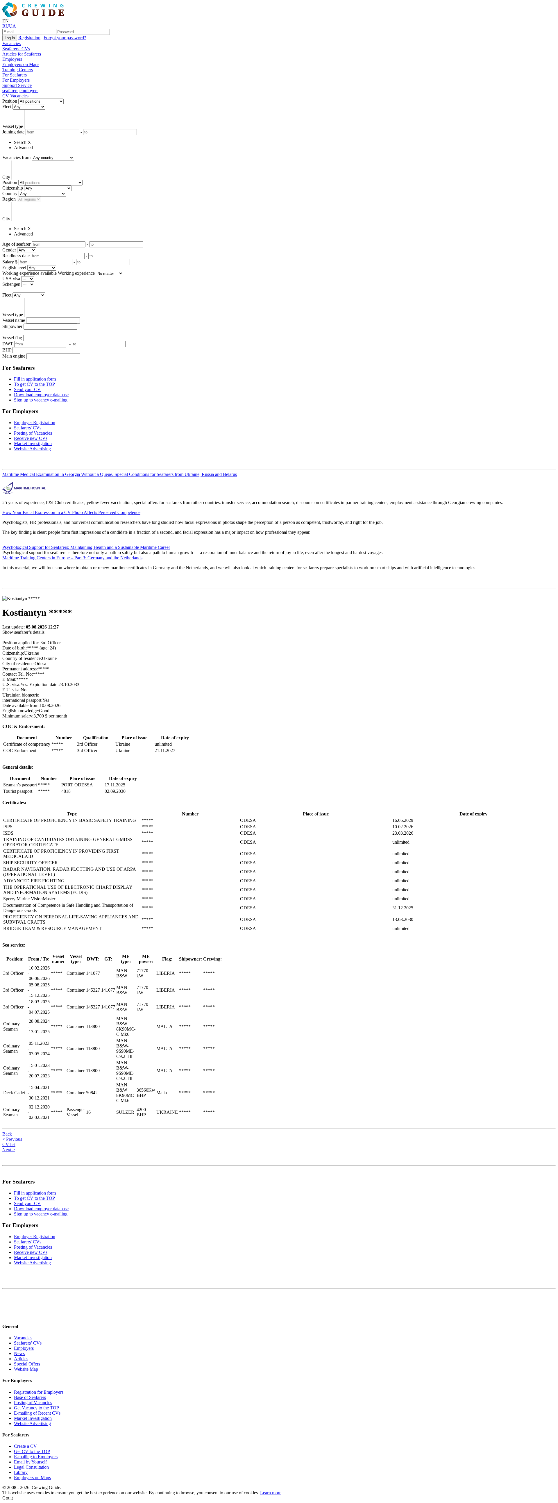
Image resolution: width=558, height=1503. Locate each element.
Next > (8, 1149)
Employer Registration (34, 422)
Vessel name (13, 320)
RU (5, 26)
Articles (21, 1358)
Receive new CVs (30, 438)
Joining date (13, 131)
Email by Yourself (30, 1461)
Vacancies (11, 43)
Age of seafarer (16, 244)
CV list (8, 1144)
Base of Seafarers (30, 1397)
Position (9, 101)
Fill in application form (35, 378)
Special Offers (27, 1363)
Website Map (26, 1369)
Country (9, 193)
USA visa (11, 278)
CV (5, 95)
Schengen (11, 284)
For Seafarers (14, 74)
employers (28, 90)
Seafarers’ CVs (16, 48)
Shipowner (12, 326)
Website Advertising (32, 448)
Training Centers (17, 69)
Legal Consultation (31, 1467)
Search (20, 142)
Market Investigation (33, 443)
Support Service (17, 85)
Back (7, 1133)
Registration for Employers (38, 1392)
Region (9, 199)
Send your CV (27, 389)
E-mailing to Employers (36, 1456)
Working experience (76, 273)
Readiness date (16, 255)
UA (12, 26)
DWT (7, 343)
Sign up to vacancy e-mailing (40, 399)
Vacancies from (16, 157)
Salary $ (9, 261)
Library (21, 1472)
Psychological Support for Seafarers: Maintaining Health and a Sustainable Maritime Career (86, 547)
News (19, 1353)
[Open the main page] (34, 15)
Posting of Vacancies (33, 433)
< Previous (12, 1139)
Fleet (6, 106)
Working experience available (29, 273)
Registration (29, 37)
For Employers (16, 80)
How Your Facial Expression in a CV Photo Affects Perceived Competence (71, 512)
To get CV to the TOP (34, 384)
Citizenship (12, 187)
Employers (12, 59)
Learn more (270, 1492)
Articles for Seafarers (21, 53)
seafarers (10, 90)
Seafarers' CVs (27, 427)
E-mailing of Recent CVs (37, 1413)
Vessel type (12, 126)
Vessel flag (12, 337)
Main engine (13, 356)
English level (14, 267)
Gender (9, 249)
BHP (6, 349)
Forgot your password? (65, 37)
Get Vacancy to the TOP (36, 1407)
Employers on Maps (20, 64)
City (6, 177)
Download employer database (41, 394)
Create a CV (25, 1446)
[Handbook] (7, 1315)
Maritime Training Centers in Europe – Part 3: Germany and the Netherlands (72, 557)
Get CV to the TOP (32, 1451)
